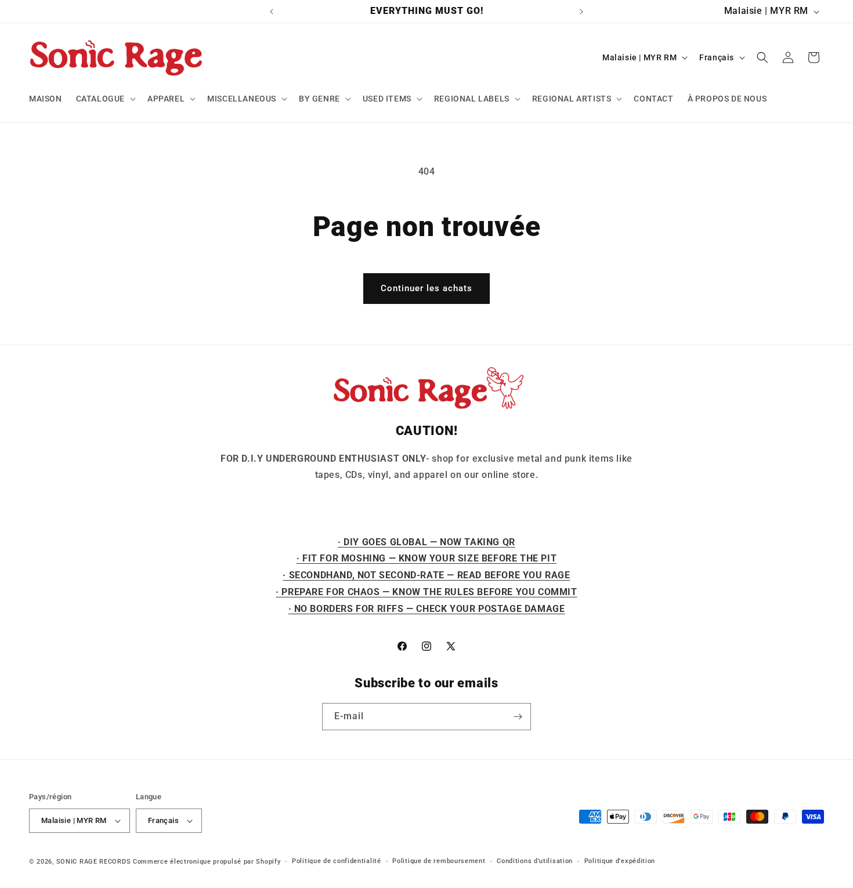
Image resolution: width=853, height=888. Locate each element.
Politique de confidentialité (336, 861)
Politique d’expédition (619, 861)
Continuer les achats (426, 288)
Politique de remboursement (438, 861)
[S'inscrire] (517, 716)
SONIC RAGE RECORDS (93, 861)
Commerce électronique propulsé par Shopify (206, 861)
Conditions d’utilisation (535, 861)
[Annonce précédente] (271, 12)
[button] (104, 98)
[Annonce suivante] (581, 12)
